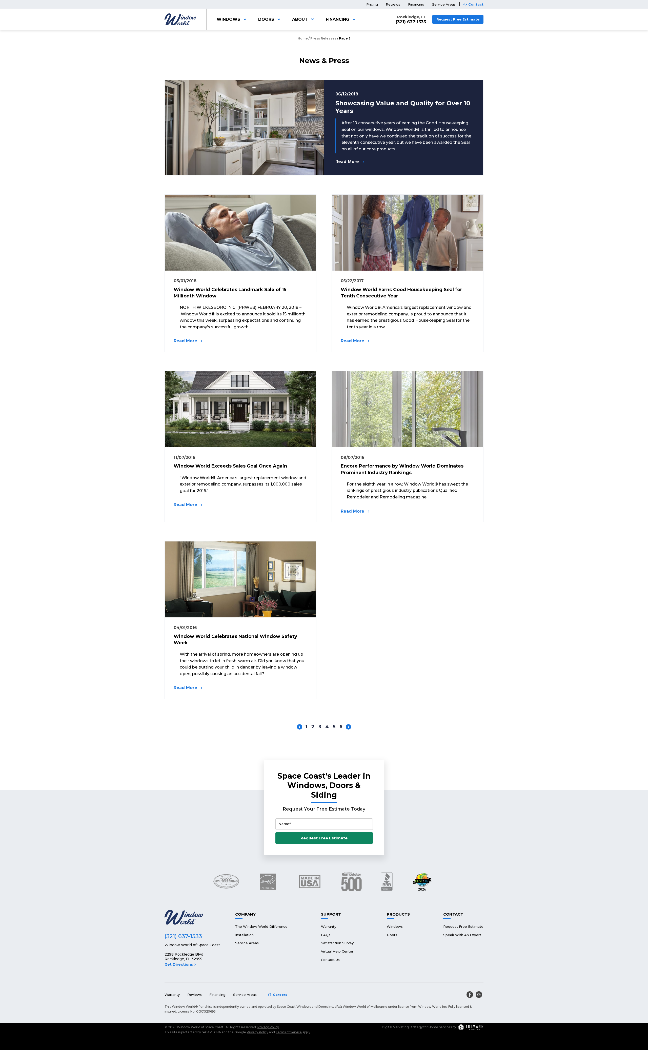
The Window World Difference (261, 926)
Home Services (440, 1027)
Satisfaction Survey (337, 943)
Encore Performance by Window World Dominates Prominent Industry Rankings (402, 469)
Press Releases (323, 38)
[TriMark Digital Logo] (470, 1027)
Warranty (328, 926)
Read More (347, 162)
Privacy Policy (268, 1027)
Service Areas (444, 4)
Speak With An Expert (462, 935)
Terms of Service (289, 1032)
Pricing (372, 4)
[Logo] (180, 19)
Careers (280, 995)
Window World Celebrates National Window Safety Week (235, 639)
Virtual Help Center (337, 951)
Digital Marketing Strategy (402, 1027)
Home (303, 38)
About (300, 19)
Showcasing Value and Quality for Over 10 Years (402, 106)
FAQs (325, 935)
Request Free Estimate (457, 19)
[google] (479, 994)
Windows (228, 19)
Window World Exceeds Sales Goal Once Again (230, 466)
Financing (416, 4)
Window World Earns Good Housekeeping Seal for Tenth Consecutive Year (401, 293)
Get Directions (179, 964)
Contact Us (330, 960)
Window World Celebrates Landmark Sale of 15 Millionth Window (230, 293)
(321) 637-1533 (411, 22)
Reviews (393, 4)
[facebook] (470, 994)
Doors (266, 19)
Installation (244, 935)
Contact (475, 4)
